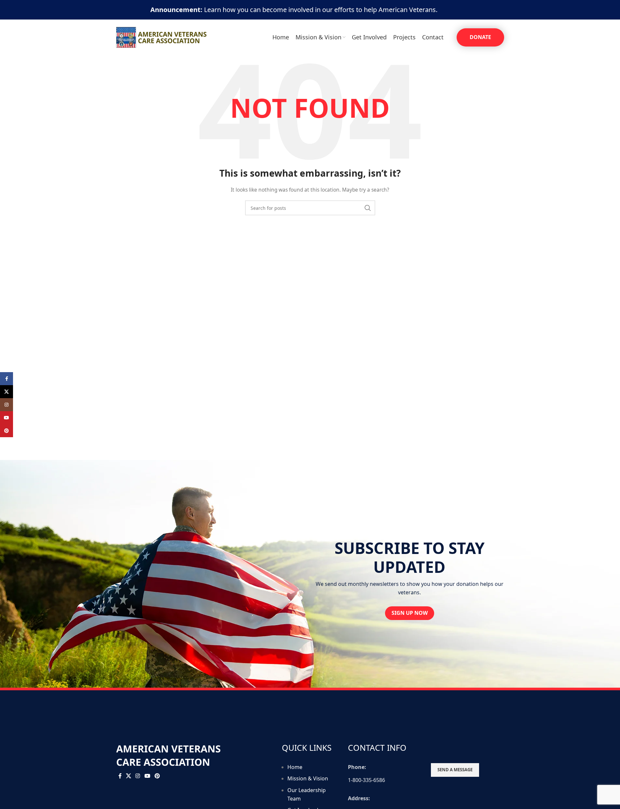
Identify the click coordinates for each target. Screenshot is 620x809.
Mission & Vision (307, 778)
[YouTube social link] (147, 776)
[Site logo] (161, 37)
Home (294, 767)
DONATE (480, 37)
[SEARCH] (367, 207)
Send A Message (455, 770)
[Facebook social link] (120, 776)
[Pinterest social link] (157, 776)
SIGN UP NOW (410, 612)
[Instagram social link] (137, 776)
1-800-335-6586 (366, 780)
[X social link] (128, 776)
